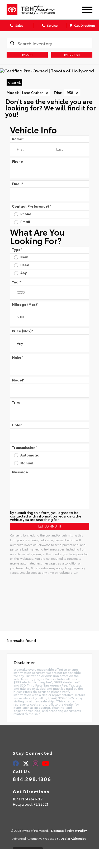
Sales (19, 25)
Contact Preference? (31, 206)
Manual (26, 463)
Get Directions (84, 25)
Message (20, 472)
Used (24, 265)
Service (52, 25)
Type (17, 250)
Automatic (29, 455)
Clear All (14, 82)
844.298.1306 (32, 778)
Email (17, 184)
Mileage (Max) (25, 304)
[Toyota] (12, 9)
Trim (16, 402)
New (24, 257)
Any (23, 273)
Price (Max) (22, 331)
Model (18, 380)
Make (17, 357)
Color (17, 425)
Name (18, 139)
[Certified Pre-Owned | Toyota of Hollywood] (49, 70)
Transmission (24, 447)
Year (17, 282)
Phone (17, 161)
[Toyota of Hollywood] (42, 9)
